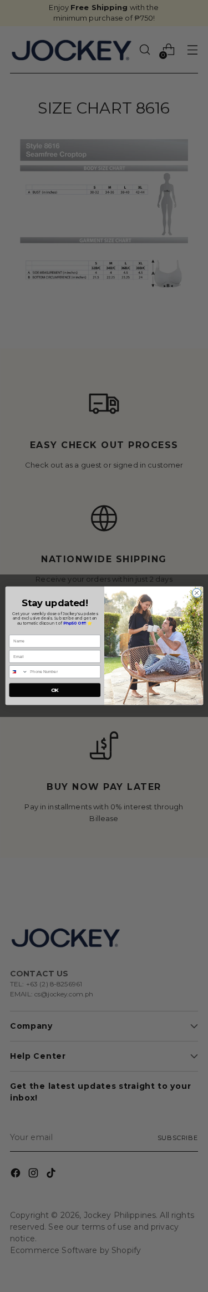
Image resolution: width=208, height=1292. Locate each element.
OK (54, 690)
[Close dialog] (196, 593)
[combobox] (18, 672)
